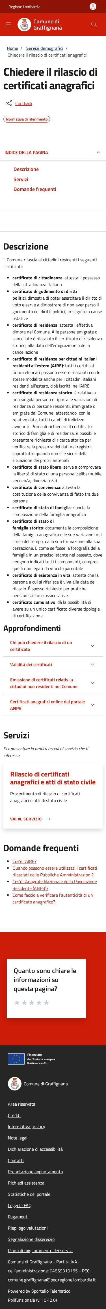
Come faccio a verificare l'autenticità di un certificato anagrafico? (52, 898)
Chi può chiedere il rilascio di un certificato (41, 646)
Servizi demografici (44, 48)
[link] (31, 819)
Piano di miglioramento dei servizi (40, 1250)
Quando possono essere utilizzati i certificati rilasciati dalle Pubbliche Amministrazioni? (54, 871)
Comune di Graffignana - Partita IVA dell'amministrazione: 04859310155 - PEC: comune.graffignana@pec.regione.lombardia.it (52, 1270)
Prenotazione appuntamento (35, 1171)
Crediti (14, 1115)
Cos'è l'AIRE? (24, 861)
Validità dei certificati (31, 664)
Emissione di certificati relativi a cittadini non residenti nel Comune (43, 683)
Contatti (16, 1160)
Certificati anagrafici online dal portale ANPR (47, 705)
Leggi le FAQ (20, 1205)
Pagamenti (18, 1216)
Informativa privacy (26, 1126)
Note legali (18, 1137)
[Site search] (94, 24)
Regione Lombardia (24, 7)
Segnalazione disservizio (31, 1239)
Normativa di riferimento (26, 118)
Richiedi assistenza (26, 1182)
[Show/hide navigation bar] (8, 24)
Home (12, 48)
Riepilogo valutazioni (28, 1228)
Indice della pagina (26, 152)
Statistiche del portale (29, 1194)
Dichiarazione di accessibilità (35, 1149)
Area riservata (21, 1104)
